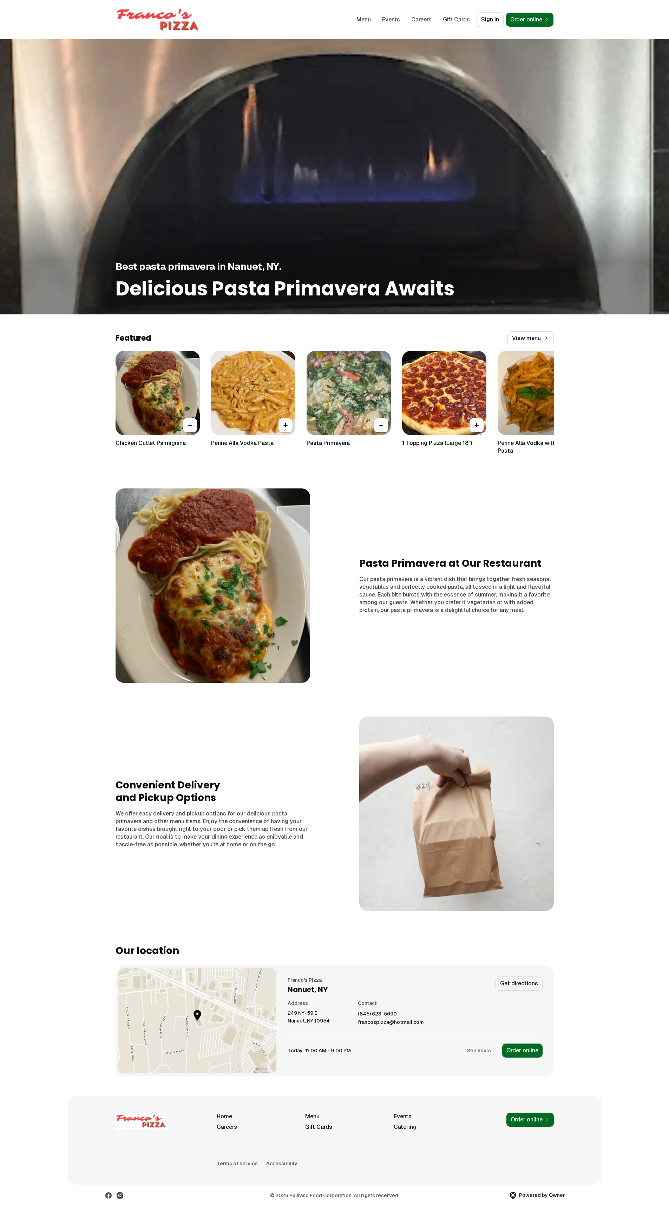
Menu (363, 19)
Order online (522, 1050)
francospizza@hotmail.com (391, 1022)
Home (224, 1116)
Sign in (490, 19)
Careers (421, 19)
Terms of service (237, 1163)
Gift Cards (456, 19)
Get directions (519, 983)
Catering (405, 1127)
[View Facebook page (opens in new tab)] (108, 1195)
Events (391, 19)
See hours (479, 1050)
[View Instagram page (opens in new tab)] (120, 1195)
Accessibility (281, 1163)
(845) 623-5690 (377, 1014)
